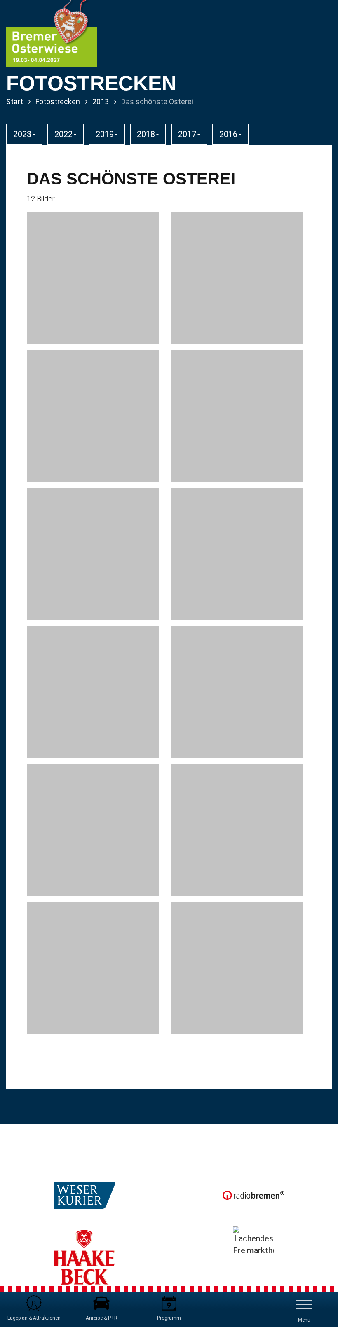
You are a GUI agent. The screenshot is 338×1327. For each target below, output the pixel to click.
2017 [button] (187, 134)
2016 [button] (228, 134)
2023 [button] (22, 134)
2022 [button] (63, 134)
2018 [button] (146, 134)
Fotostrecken (57, 101)
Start (14, 101)
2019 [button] (105, 134)
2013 (100, 101)
